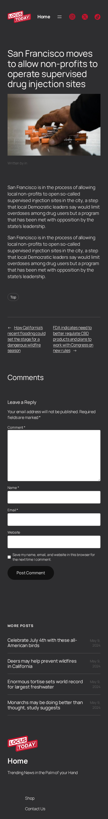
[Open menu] (60, 17)
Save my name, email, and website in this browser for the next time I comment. (54, 557)
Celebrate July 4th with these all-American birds (42, 643)
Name (13, 487)
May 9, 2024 (95, 643)
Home (43, 16)
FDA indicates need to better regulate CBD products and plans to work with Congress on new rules (73, 339)
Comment (16, 427)
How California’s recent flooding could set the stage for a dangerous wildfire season (26, 339)
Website (14, 532)
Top (13, 297)
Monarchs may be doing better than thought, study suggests (45, 705)
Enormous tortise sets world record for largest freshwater (45, 684)
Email (13, 510)
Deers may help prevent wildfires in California (42, 663)
